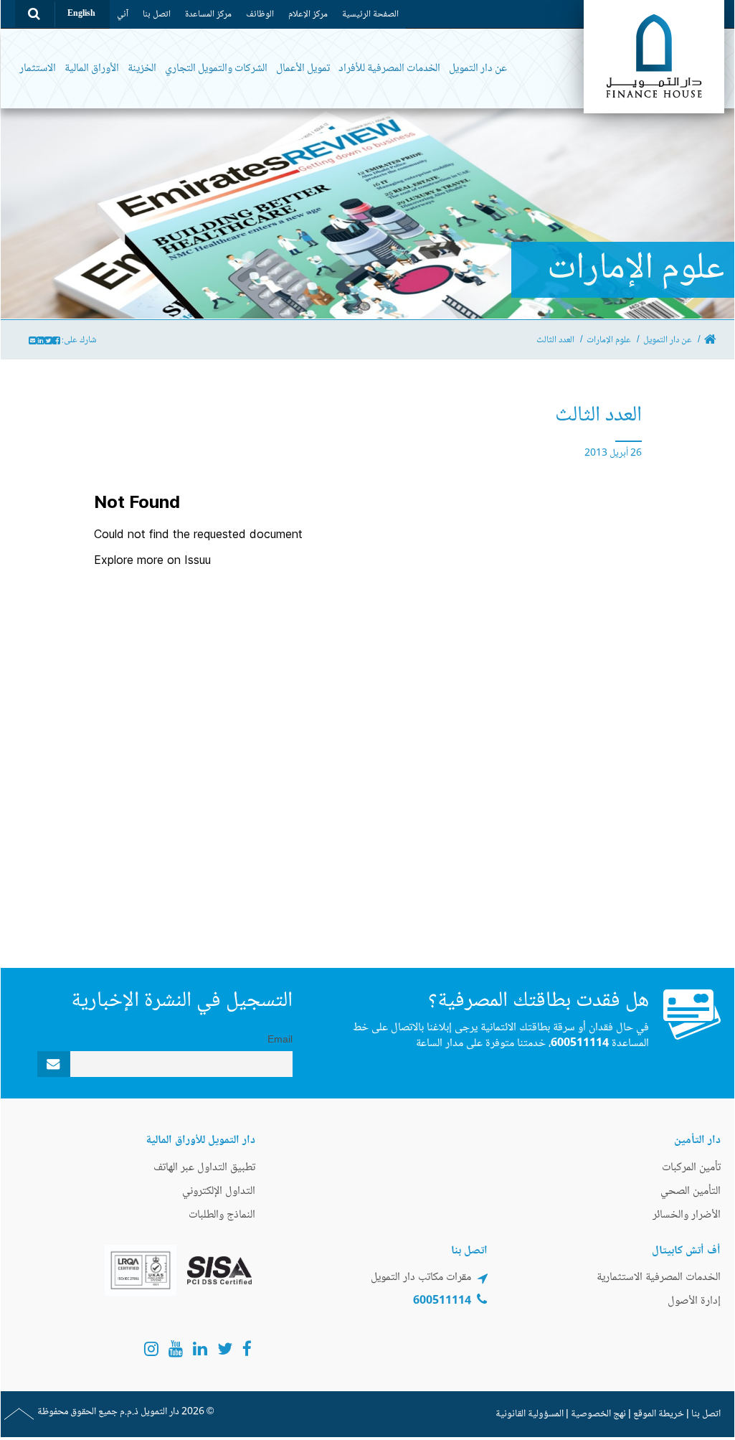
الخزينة (142, 68)
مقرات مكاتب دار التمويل (421, 1277)
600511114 (580, 1043)
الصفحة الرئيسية (370, 14)
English (81, 14)
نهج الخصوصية (598, 1414)
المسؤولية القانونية (529, 1414)
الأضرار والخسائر (687, 1215)
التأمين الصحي (690, 1191)
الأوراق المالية (92, 68)
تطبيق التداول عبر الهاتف (204, 1167)
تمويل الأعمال (303, 68)
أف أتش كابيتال (686, 1251)
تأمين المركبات (691, 1167)
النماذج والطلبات (222, 1215)
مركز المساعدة (208, 14)
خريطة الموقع (658, 1414)
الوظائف (260, 14)
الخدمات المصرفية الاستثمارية (659, 1277)
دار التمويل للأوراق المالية (200, 1140)
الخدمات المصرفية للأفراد (389, 68)
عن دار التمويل (478, 68)
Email (280, 1040)
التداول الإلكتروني (218, 1191)
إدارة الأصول (694, 1301)
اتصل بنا (157, 14)
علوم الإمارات (609, 340)
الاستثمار (37, 68)
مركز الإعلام (308, 14)
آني (122, 14)
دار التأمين (697, 1140)
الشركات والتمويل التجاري (216, 68)
